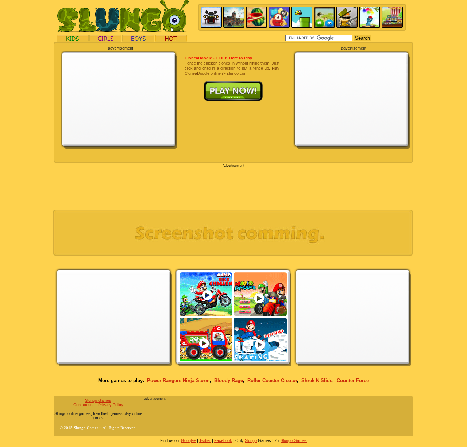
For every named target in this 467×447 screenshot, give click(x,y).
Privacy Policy (110, 405)
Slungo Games (98, 400)
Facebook (223, 440)
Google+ (188, 440)
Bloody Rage (228, 380)
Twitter (205, 440)
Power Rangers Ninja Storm (178, 380)
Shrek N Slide (316, 380)
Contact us (83, 405)
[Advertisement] (119, 99)
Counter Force (353, 380)
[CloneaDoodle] (232, 83)
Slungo (251, 440)
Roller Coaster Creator (272, 380)
